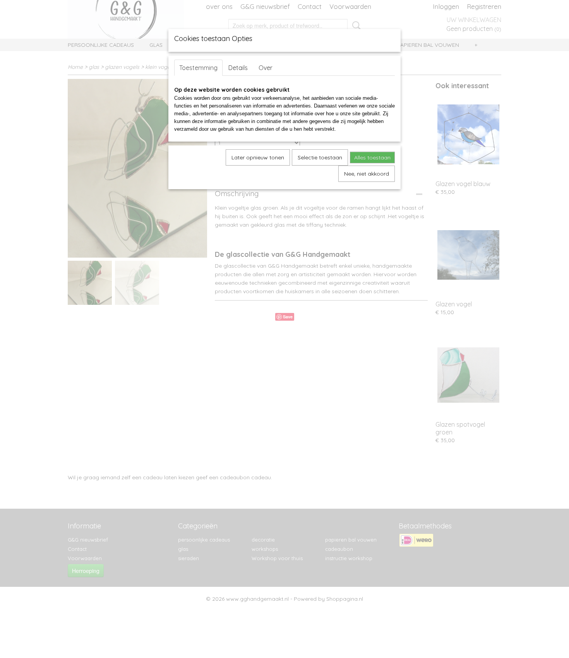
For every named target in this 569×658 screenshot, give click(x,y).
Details (238, 68)
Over (266, 68)
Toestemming (198, 68)
